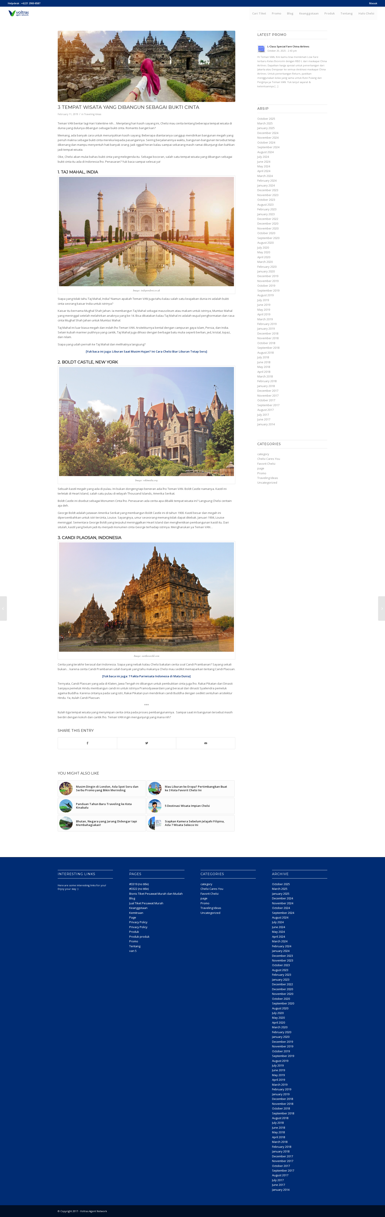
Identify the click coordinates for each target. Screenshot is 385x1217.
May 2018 (263, 367)
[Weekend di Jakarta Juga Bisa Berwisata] (381, 608)
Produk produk (139, 937)
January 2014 (266, 424)
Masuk (373, 3)
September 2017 (268, 405)
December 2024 (267, 133)
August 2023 (265, 205)
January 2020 (266, 271)
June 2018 (263, 362)
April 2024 (263, 171)
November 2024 (268, 138)
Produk (134, 932)
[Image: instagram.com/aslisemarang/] (146, 66)
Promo (261, 473)
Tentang (134, 946)
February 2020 (266, 267)
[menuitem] (372, 3)
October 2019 (266, 286)
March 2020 (265, 262)
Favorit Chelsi (266, 464)
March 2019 (265, 319)
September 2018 (268, 348)
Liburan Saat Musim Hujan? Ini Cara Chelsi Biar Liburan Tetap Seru (159, 351)
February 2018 (266, 381)
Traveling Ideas (92, 114)
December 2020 (267, 223)
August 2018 (265, 353)
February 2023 (266, 209)
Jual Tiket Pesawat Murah (146, 903)
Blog (132, 898)
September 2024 (268, 147)
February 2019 (266, 324)
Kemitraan (136, 913)
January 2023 (266, 214)
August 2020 (265, 243)
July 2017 (263, 415)
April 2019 (263, 314)
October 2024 (266, 142)
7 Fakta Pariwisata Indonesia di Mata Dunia (159, 676)
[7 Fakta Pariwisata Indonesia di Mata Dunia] (3, 608)
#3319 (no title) (139, 884)
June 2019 (263, 305)
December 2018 (267, 333)
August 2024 (265, 152)
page (260, 468)
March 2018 (265, 376)
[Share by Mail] (205, 743)
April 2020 (263, 257)
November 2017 (268, 395)
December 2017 (267, 391)
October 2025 (266, 119)
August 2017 (265, 410)
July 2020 (263, 247)
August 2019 (265, 295)
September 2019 (268, 290)
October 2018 (266, 343)
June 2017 (263, 419)
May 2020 (263, 252)
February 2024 (266, 180)
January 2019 (266, 329)
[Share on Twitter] (146, 743)
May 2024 (263, 166)
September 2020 (268, 238)
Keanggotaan (138, 908)
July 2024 (263, 157)
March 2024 (265, 176)
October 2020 (266, 233)
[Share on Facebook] (87, 743)
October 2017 (266, 400)
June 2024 (263, 162)
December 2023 (267, 190)
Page (132, 917)
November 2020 (268, 228)
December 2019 (267, 276)
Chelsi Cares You (268, 459)
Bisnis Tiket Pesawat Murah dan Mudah (156, 894)
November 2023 (268, 195)
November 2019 (268, 281)
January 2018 (266, 386)
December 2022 (267, 219)
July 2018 (263, 357)
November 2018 (268, 338)
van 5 (133, 951)
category (263, 454)
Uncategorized (267, 483)
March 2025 (265, 123)
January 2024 (266, 185)
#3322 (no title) (139, 889)
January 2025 (266, 128)
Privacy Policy (138, 922)
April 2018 (263, 372)
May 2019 (263, 310)
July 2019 (263, 300)
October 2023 (266, 200)
